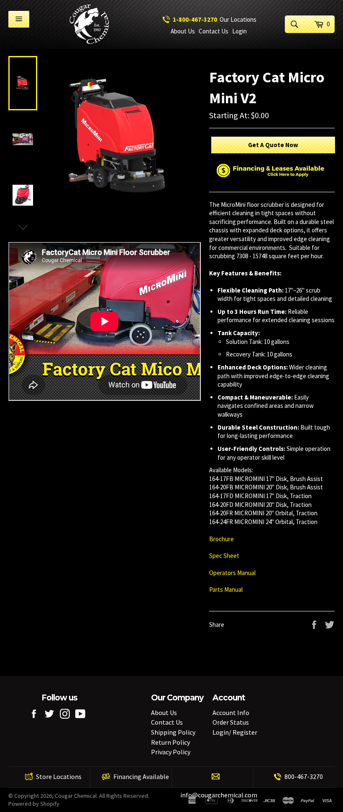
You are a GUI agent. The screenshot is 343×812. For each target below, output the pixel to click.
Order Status (230, 722)
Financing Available (141, 776)
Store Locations (59, 776)
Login (239, 31)
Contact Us (213, 31)
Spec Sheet (225, 556)
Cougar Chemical (76, 795)
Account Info (230, 712)
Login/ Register (234, 732)
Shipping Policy (173, 732)
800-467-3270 (303, 776)
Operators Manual (233, 573)
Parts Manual (226, 589)
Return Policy (170, 742)
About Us (183, 31)
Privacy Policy (170, 752)
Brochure (221, 539)
